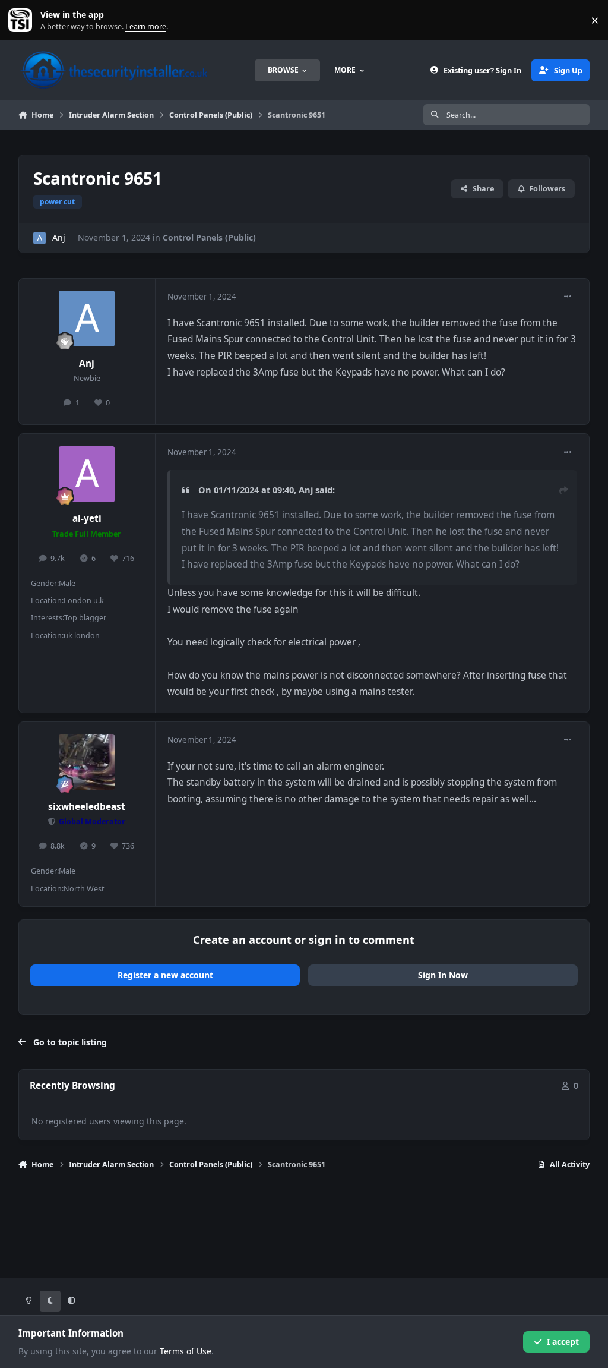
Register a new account (165, 975)
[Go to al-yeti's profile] (87, 474)
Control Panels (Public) (209, 237)
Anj (58, 237)
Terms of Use (185, 1351)
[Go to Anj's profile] (39, 238)
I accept (563, 1341)
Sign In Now (443, 975)
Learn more (23, 20)
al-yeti (87, 518)
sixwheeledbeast (86, 806)
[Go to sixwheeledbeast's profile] (87, 762)
